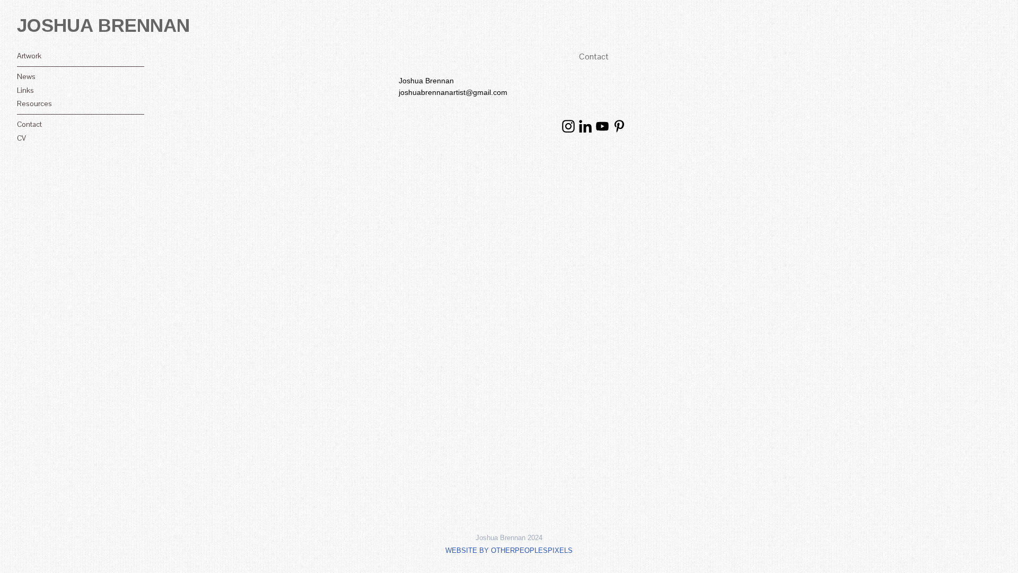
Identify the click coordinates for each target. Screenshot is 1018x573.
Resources (34, 103)
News (26, 76)
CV (21, 138)
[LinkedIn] (585, 126)
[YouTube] (602, 126)
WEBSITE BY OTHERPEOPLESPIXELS (509, 550)
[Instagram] (568, 126)
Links (25, 90)
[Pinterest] (619, 126)
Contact (29, 124)
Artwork (29, 55)
